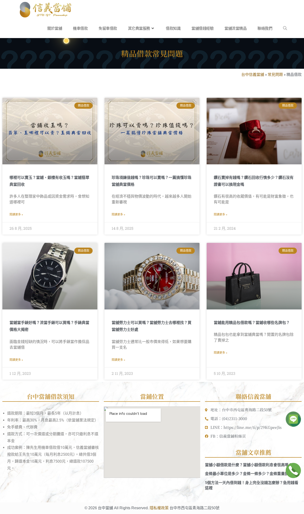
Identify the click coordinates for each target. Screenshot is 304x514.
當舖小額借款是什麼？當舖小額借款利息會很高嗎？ (248, 465)
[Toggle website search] (285, 28)
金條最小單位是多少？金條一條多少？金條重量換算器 (250, 473)
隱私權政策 (159, 508)
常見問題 (275, 74)
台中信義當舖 (252, 74)
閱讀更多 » (16, 214)
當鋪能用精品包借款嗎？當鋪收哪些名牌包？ (252, 322)
